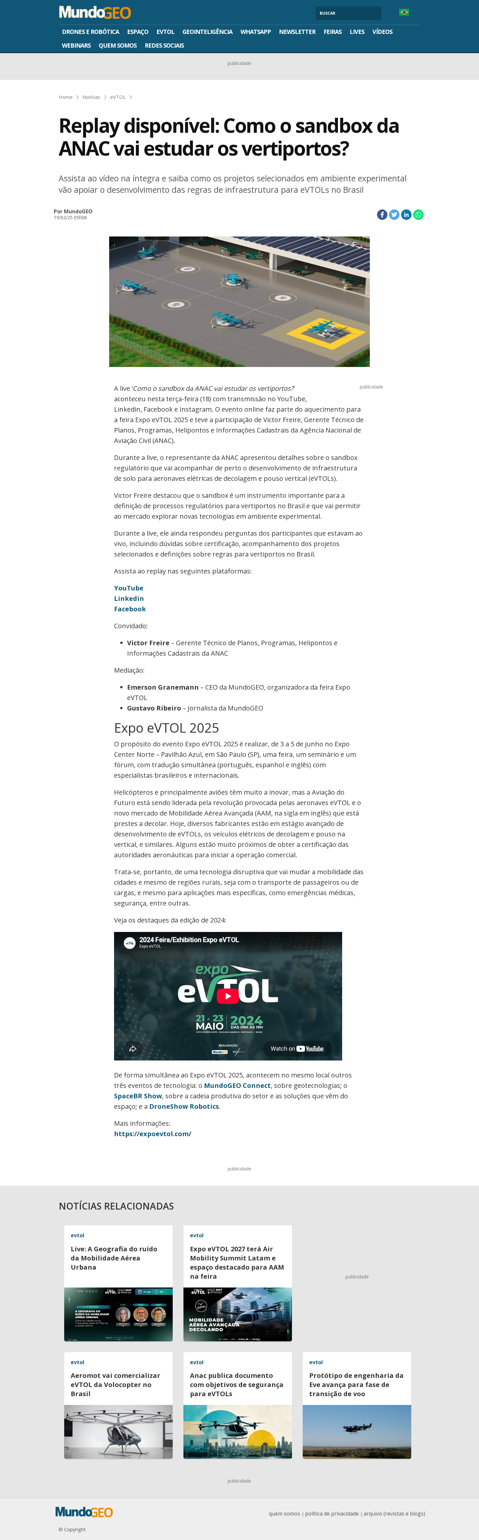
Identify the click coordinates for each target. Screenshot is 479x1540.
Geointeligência (207, 32)
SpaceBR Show (138, 1095)
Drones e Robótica (90, 32)
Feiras (332, 32)
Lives (357, 32)
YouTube (128, 588)
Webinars (76, 45)
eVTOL (165, 32)
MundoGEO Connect (237, 1085)
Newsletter (297, 32)
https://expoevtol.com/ (152, 1133)
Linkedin (129, 598)
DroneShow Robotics (184, 1106)
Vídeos (382, 32)
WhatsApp (255, 32)
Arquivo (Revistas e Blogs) (394, 1513)
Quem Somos (118, 45)
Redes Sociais (164, 45)
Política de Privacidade (332, 1513)
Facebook (130, 608)
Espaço (137, 32)
